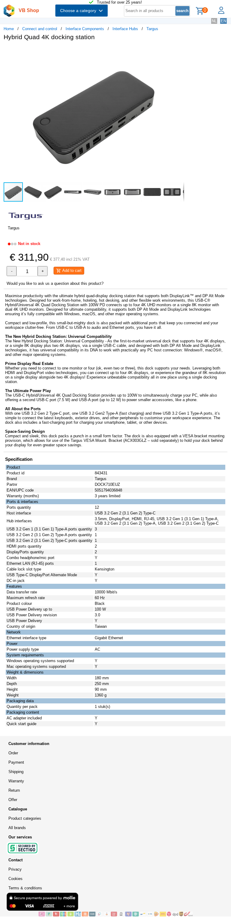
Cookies (15, 878)
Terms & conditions (25, 888)
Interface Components (85, 29)
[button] (178, 51)
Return (14, 790)
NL (214, 21)
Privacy (15, 869)
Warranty (16, 781)
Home (9, 29)
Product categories (24, 818)
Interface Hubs (125, 29)
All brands (17, 827)
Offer (12, 799)
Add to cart (71, 270)
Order (13, 753)
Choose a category (79, 10)
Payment (16, 762)
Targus (152, 29)
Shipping (15, 771)
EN (223, 21)
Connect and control (39, 29)
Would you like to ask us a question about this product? (55, 283)
